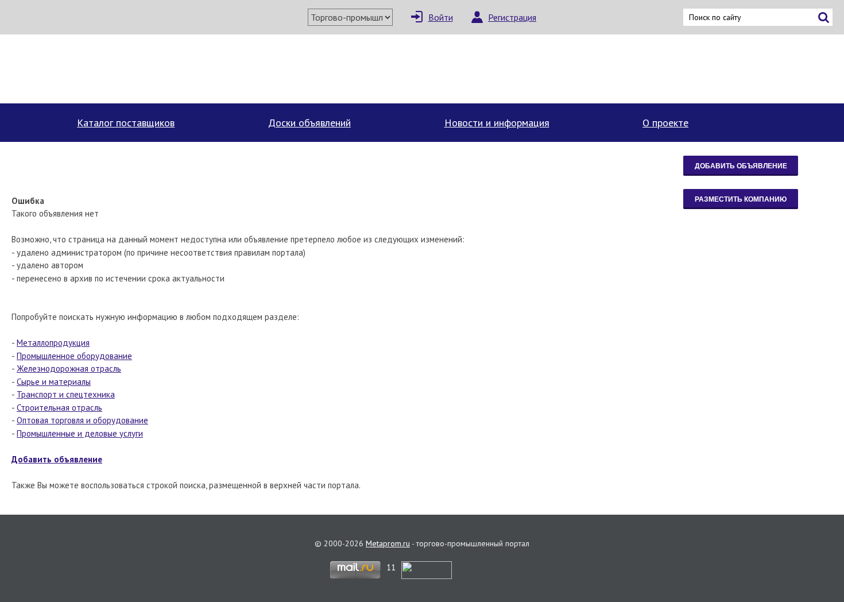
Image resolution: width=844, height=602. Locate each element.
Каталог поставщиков (126, 122)
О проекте (665, 122)
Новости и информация (496, 122)
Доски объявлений (309, 122)
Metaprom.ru (388, 543)
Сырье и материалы (54, 381)
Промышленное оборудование (74, 355)
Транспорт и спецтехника (66, 394)
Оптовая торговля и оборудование (82, 420)
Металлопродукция (53, 342)
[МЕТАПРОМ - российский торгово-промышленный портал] (117, 69)
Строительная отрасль (59, 407)
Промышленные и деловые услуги (80, 433)
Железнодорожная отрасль (69, 368)
